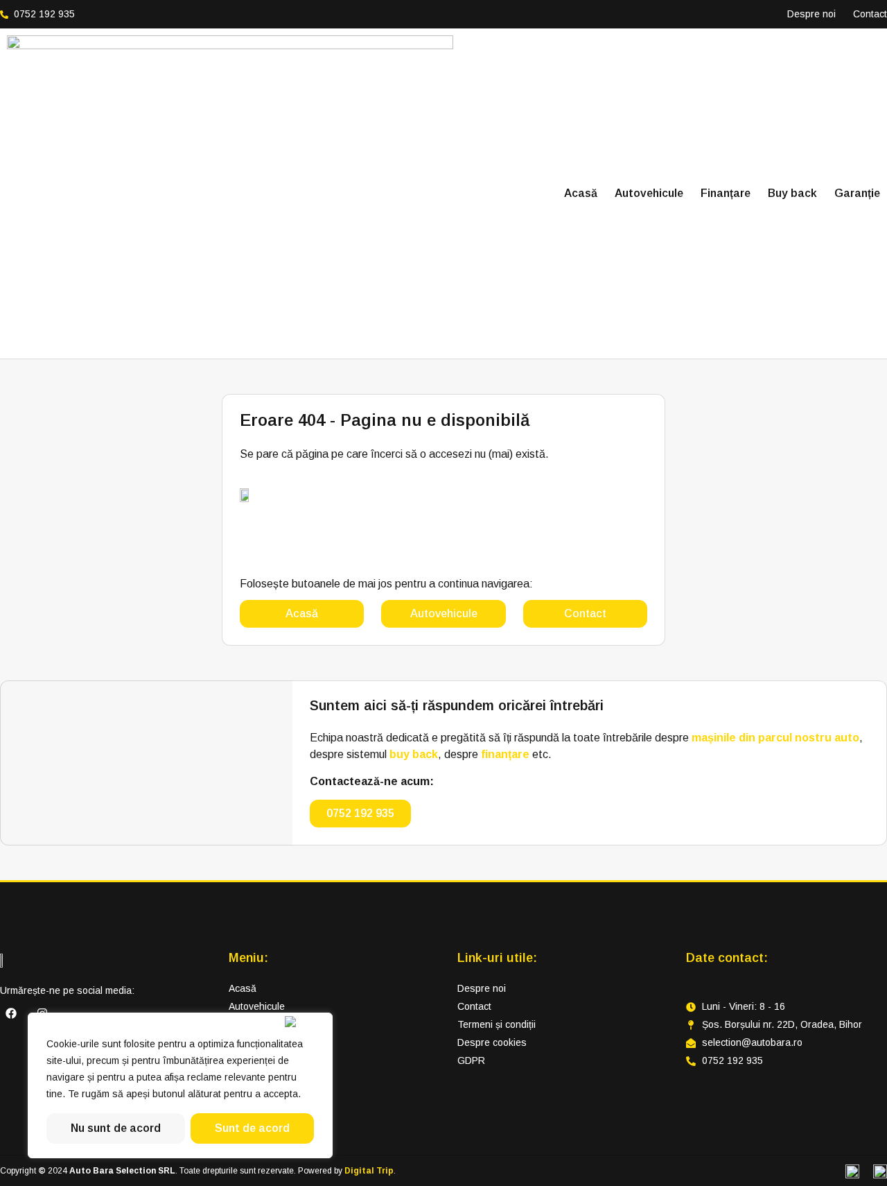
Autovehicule (649, 193)
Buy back (792, 193)
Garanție (857, 193)
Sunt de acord (252, 1128)
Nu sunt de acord (116, 1128)
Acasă (580, 193)
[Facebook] (11, 1013)
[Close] (305, 1021)
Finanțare (725, 193)
